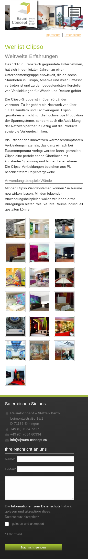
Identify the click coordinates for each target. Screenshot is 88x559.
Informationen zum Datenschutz (35, 506)
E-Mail (10, 469)
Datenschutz (73, 35)
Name (10, 459)
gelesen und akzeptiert (28, 523)
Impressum (53, 35)
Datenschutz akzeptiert (22, 517)
